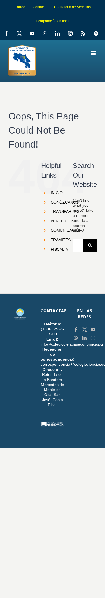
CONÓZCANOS (65, 202)
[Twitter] (84, 329)
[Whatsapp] (76, 338)
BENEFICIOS (62, 221)
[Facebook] (76, 329)
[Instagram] (93, 338)
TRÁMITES (61, 240)
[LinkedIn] (84, 338)
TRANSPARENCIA (67, 211)
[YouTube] (93, 329)
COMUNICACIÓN (66, 230)
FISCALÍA (59, 249)
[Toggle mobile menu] (94, 53)
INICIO (57, 192)
